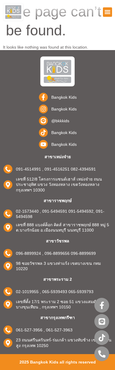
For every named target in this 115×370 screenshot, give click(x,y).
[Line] (101, 321)
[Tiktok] (101, 337)
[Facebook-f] (101, 305)
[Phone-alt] (101, 353)
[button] (107, 12)
